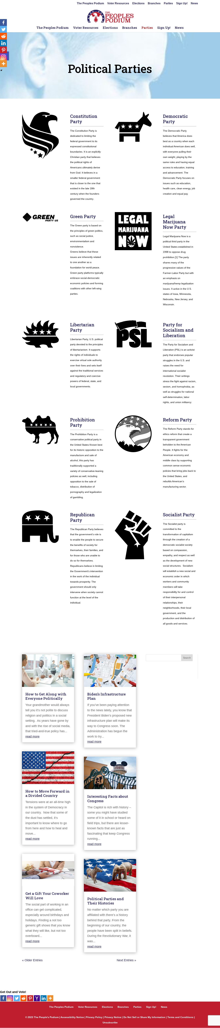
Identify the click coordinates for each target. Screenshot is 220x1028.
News (194, 3)
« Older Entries (32, 960)
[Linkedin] (44, 998)
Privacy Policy (94, 1017)
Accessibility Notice (72, 1017)
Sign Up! (182, 3)
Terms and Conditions (180, 1017)
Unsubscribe (110, 1022)
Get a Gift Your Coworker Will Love (47, 895)
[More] (50, 998)
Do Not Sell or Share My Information (144, 1017)
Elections (138, 3)
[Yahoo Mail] (37, 998)
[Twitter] (17, 998)
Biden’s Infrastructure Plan (106, 696)
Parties (168, 3)
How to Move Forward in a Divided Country (47, 793)
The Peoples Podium (90, 3)
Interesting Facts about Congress (107, 798)
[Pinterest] (30, 998)
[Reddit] (23, 998)
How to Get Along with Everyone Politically (45, 696)
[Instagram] (10, 998)
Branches (154, 3)
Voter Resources (118, 3)
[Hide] (1, 70)
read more (32, 736)
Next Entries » (126, 960)
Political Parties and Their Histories (105, 900)
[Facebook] (3, 998)
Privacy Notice (112, 1017)
